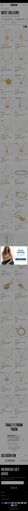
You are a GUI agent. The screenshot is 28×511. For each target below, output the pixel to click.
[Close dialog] (26, 247)
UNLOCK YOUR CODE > (21, 259)
